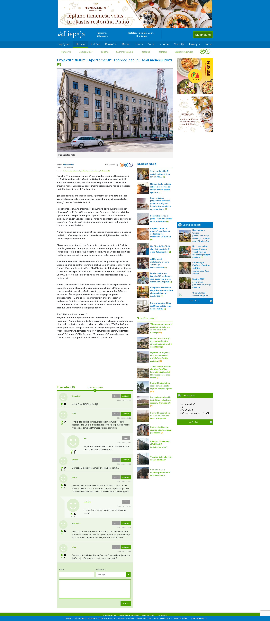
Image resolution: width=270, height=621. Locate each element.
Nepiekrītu (202, 618)
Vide (151, 44)
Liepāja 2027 (86, 51)
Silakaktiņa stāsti (184, 51)
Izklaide (164, 44)
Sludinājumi (203, 34)
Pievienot (126, 603)
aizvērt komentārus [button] (95, 387)
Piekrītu (194, 618)
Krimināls (110, 44)
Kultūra (95, 44)
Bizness (80, 44)
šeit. (186, 618)
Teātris (104, 51)
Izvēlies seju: (101, 569)
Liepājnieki (64, 44)
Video (208, 44)
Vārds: (61, 569)
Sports (139, 44)
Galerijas (194, 44)
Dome (125, 44)
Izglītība (162, 51)
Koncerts (66, 51)
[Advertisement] (95, 361)
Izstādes (145, 51)
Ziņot (116, 396)
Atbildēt (125, 396)
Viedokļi (179, 44)
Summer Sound (124, 51)
